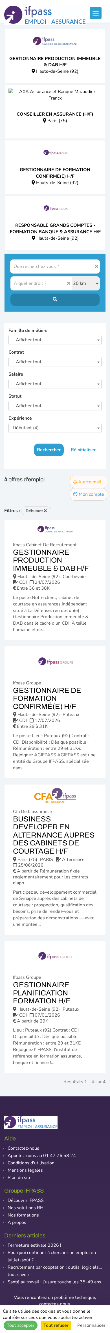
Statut (14, 396)
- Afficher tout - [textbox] (29, 340)
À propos (17, 1222)
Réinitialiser (83, 450)
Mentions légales (25, 1170)
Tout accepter (20, 1325)
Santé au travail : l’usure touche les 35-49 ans (54, 1282)
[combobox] (55, 340)
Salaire (15, 374)
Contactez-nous (23, 1148)
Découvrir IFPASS (26, 1200)
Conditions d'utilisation (31, 1163)
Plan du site (20, 1178)
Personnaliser (91, 1325)
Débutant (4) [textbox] (26, 428)
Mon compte (91, 494)
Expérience (20, 418)
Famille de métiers (27, 330)
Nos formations (23, 1215)
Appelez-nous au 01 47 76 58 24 (42, 1156)
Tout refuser (56, 1325)
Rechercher (49, 450)
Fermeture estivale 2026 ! (34, 1245)
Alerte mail (89, 482)
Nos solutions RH (25, 1208)
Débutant (35, 511)
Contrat (16, 352)
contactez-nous (54, 1304)
